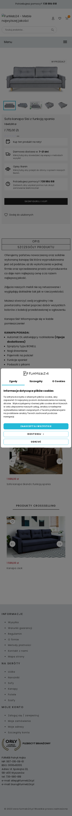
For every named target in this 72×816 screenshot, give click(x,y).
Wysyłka (13, 622)
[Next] (60, 461)
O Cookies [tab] (58, 381)
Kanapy (13, 688)
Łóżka (11, 671)
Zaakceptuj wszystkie (36, 426)
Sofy (11, 683)
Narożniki (14, 677)
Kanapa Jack (14, 568)
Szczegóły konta (19, 732)
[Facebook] (32, 796)
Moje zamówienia (19, 721)
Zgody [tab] (13, 381)
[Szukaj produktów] (52, 30)
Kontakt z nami (18, 651)
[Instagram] (40, 796)
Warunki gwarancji (20, 628)
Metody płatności (19, 645)
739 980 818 (50, 3)
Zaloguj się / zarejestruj (23, 715)
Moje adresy (16, 726)
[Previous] (12, 461)
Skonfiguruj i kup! (36, 201)
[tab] (36, 241)
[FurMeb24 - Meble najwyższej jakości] (18, 18)
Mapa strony (16, 656)
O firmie (13, 639)
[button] (18, 215)
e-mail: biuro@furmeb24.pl (18, 784)
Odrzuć (36, 441)
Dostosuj (34, 434)
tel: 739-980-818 (11, 776)
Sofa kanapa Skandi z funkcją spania (29, 484)
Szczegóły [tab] (36, 381)
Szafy (11, 700)
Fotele (12, 694)
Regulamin (15, 633)
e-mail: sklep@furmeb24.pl (18, 780)
